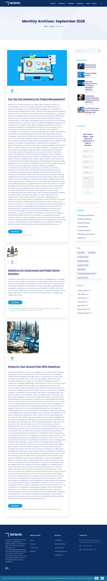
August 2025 (82, 290)
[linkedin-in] (6, 568)
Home (46, 26)
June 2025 (82, 298)
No (102, 578)
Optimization (59, 548)
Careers (33, 544)
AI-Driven (83, 257)
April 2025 (81, 305)
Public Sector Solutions (21, 308)
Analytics (83, 265)
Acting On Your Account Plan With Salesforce (34, 366)
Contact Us (34, 548)
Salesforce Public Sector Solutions (32, 310)
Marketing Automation (32, 509)
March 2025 (82, 309)
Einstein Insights (84, 223)
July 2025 (81, 294)
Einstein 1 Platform (85, 219)
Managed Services (61, 551)
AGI (91, 253)
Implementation (60, 544)
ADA (81, 253)
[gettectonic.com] (12, 3)
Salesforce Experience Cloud (45, 308)
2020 (51, 26)
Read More (15, 231)
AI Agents (83, 261)
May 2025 (81, 302)
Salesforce (29, 235)
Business (83, 278)
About (32, 540)
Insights (32, 551)
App (81, 269)
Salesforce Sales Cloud (54, 509)
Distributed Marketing (86, 215)
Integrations (59, 555)
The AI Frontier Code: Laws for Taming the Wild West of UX (92, 110)
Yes (96, 578)
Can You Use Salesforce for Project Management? (36, 99)
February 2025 (83, 313)
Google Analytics (84, 230)
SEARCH (99, 50)
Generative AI (83, 226)
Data (12, 308)
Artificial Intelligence (86, 274)
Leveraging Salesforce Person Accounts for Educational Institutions (91, 85)
